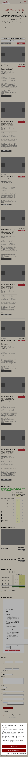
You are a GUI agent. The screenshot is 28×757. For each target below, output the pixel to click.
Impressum (24, 753)
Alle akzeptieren (14, 746)
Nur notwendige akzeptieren (14, 750)
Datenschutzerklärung (17, 753)
